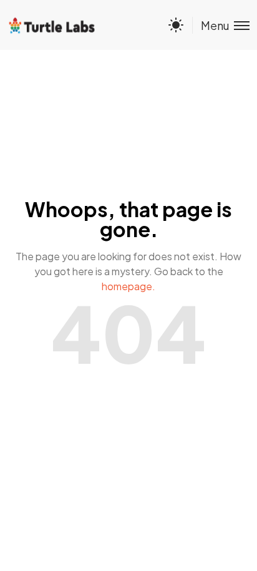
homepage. (128, 286)
